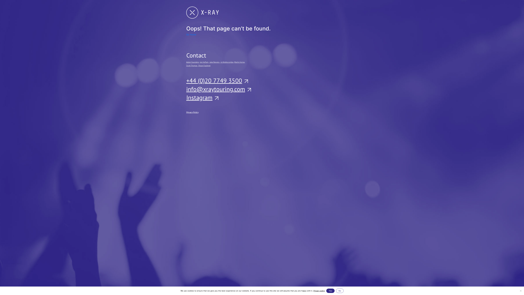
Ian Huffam (204, 62)
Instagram (199, 97)
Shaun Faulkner (204, 66)
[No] (520, 290)
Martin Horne (239, 62)
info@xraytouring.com (215, 89)
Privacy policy (319, 291)
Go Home (191, 34)
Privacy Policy (192, 112)
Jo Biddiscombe (226, 62)
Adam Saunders (192, 62)
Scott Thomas (191, 66)
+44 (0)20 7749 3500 (214, 80)
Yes (330, 291)
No (340, 291)
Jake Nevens (214, 62)
